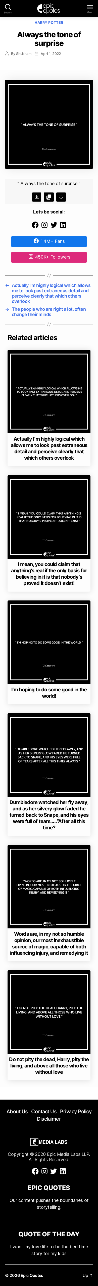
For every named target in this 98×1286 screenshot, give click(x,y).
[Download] (36, 197)
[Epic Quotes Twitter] (54, 227)
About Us (17, 1111)
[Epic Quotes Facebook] (35, 227)
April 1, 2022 (51, 53)
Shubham (23, 53)
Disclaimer (49, 1119)
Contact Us (44, 1111)
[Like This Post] (61, 197)
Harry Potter (49, 22)
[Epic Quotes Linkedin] (63, 227)
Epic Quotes (32, 1275)
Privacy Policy (75, 1111)
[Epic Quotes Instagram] (44, 227)
